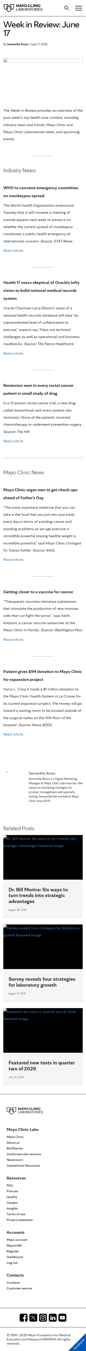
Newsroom (15, 1160)
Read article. (13, 250)
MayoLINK (14, 1245)
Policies (12, 1191)
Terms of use (16, 1214)
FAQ (10, 1185)
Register (13, 1251)
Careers (12, 1202)
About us (13, 1142)
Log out (12, 1262)
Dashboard (15, 1257)
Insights (12, 1208)
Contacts (13, 1282)
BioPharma (15, 1148)
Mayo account (17, 1240)
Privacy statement (20, 1220)
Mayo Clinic (15, 1137)
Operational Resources (23, 1165)
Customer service (19, 1288)
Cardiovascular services (24, 1154)
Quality (12, 1197)
